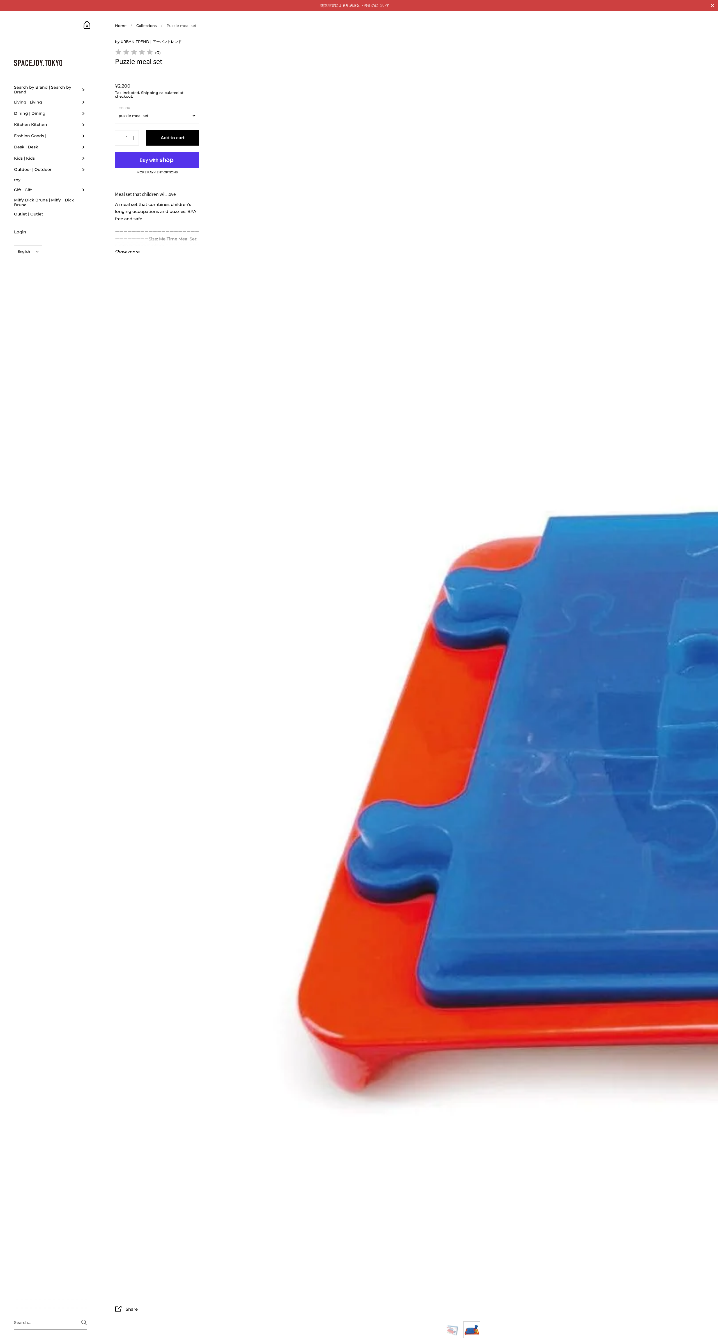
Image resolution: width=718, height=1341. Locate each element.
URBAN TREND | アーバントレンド (151, 41)
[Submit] (84, 1322)
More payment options (157, 172)
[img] (134, 53)
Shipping (149, 92)
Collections (146, 25)
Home (120, 25)
